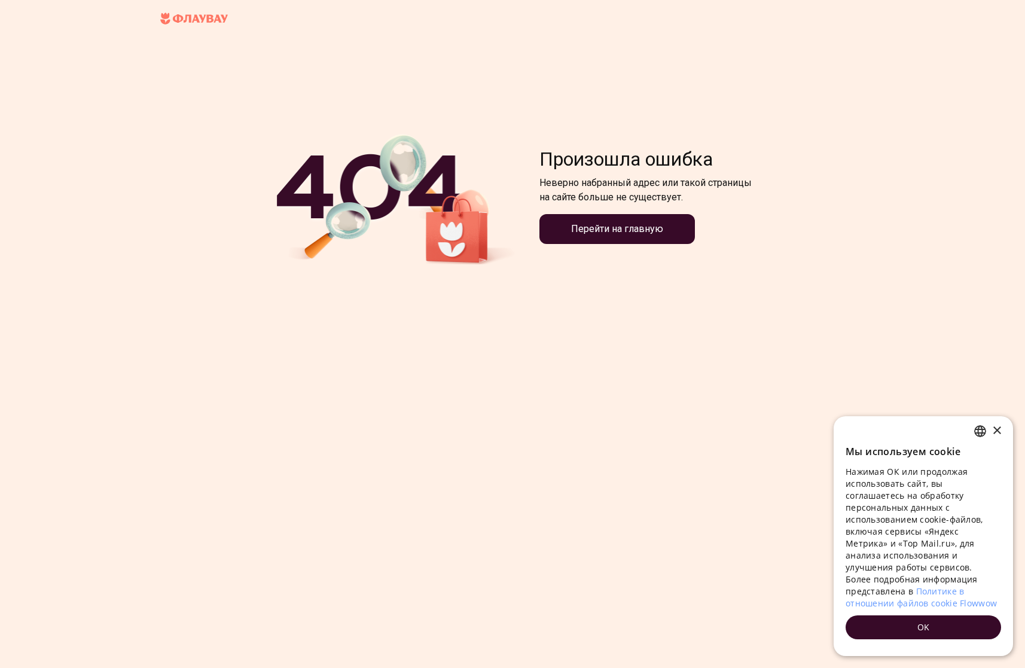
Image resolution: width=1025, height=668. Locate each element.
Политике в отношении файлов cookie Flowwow (921, 597)
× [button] (996, 430)
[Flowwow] (194, 19)
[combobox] (980, 431)
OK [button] (923, 627)
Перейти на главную (617, 228)
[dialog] (923, 536)
